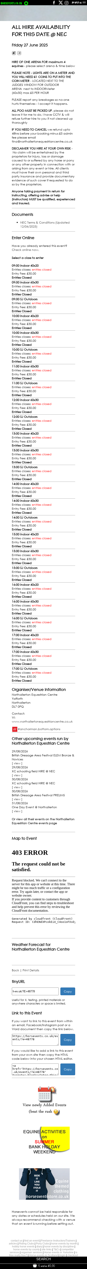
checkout (72, 1255)
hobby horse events (23, 1246)
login (62, 1255)
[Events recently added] (44, 1115)
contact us (16, 1240)
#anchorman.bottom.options (39, 729)
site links (47, 1249)
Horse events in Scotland (43, 1255)
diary (39, 1246)
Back (15, 970)
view (17, 763)
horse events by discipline (59, 1246)
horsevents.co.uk (11, 3)
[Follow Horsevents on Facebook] (53, 4)
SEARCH (43, 1259)
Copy (68, 991)
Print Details (31, 970)
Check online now (25, 250)
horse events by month (64, 1243)
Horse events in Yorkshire (58, 1252)
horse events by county (26, 1249)
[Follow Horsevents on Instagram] (66, 4)
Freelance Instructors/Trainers (58, 1240)
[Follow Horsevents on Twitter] (60, 4)
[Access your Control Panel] (26, 3)
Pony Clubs (42, 1243)
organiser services (31, 1252)
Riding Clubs (26, 1243)
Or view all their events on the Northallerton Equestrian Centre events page (43, 821)
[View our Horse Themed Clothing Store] (44, 1199)
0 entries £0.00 (46, 1266)
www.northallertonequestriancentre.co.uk (42, 721)
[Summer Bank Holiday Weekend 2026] (44, 1157)
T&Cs (56, 1249)
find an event (31, 1240)
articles (13, 1243)
